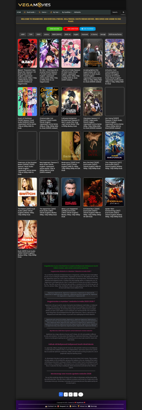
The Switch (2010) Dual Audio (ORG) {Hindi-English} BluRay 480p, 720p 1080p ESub (26, 212)
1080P (38, 34)
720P (30, 34)
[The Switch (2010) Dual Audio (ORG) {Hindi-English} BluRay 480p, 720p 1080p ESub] (27, 192)
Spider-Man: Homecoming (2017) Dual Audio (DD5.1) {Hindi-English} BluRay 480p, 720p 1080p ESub (113, 213)
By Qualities (66, 12)
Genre (43, 12)
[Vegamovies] (34, 5)
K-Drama (94, 34)
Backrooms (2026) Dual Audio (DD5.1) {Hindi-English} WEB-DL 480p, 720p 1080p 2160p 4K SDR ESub (71, 166)
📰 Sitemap (92, 406)
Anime (46, 34)
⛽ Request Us (62, 406)
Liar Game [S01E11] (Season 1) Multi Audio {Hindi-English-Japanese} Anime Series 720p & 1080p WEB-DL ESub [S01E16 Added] (114, 123)
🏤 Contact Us (50, 406)
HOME (19, 12)
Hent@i (103, 34)
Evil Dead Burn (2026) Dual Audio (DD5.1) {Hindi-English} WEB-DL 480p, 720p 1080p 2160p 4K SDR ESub (92, 213)
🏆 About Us (82, 406)
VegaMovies (80, 402)
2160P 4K (68, 34)
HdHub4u (77, 12)
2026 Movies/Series (115, 34)
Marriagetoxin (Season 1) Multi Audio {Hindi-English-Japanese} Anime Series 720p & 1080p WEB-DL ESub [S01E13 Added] (49, 167)
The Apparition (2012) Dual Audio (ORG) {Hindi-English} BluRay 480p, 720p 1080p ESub (48, 212)
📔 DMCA (72, 406)
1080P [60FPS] (56, 34)
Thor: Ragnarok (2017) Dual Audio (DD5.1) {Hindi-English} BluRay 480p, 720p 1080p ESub (113, 165)
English (76, 34)
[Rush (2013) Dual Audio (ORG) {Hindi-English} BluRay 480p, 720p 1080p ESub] (27, 234)
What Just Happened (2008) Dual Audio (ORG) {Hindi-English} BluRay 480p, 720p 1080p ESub (71, 213)
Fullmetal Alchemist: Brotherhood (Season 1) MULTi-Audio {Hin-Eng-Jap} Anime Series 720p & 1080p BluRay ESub (70, 122)
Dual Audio (30, 12)
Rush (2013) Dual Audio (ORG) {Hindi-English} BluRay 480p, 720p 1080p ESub (27, 254)
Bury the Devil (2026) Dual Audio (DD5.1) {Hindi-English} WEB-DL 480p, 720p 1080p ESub (92, 165)
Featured (85, 34)
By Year (56, 12)
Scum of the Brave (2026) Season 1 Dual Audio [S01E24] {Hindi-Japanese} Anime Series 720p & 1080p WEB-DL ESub (27, 123)
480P (23, 34)
